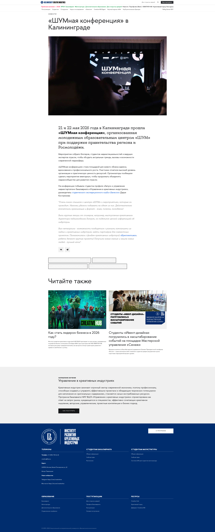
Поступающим (46, 9)
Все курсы (170, 7)
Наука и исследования (77, 9)
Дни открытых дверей (148, 2)
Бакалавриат (70, 7)
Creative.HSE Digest (99, 9)
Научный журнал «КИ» (114, 9)
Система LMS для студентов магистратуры (144, 461)
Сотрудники (64, 9)
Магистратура (79, 7)
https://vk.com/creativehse (56, 483)
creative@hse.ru (46, 459)
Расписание (89, 461)
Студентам (55, 9)
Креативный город (159, 7)
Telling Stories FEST (167, 9)
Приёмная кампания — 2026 (50, 7)
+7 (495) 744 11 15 (53, 455)
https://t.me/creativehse (54, 479)
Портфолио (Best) (135, 7)
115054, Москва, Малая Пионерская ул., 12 (54, 467)
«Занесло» (88, 9)
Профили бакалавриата (93, 504)
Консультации (90, 508)
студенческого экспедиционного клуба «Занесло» (96, 193)
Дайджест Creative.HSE (138, 508)
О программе (161, 431)
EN (158, 2)
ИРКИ (63, 7)
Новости (125, 7)
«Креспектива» (128, 235)
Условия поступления (92, 511)
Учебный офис (90, 457)
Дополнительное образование (95, 7)
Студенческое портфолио (49, 511)
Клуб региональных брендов (131, 9)
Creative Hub (135, 501)
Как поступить (167, 2)
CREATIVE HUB (147, 7)
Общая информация (92, 454)
